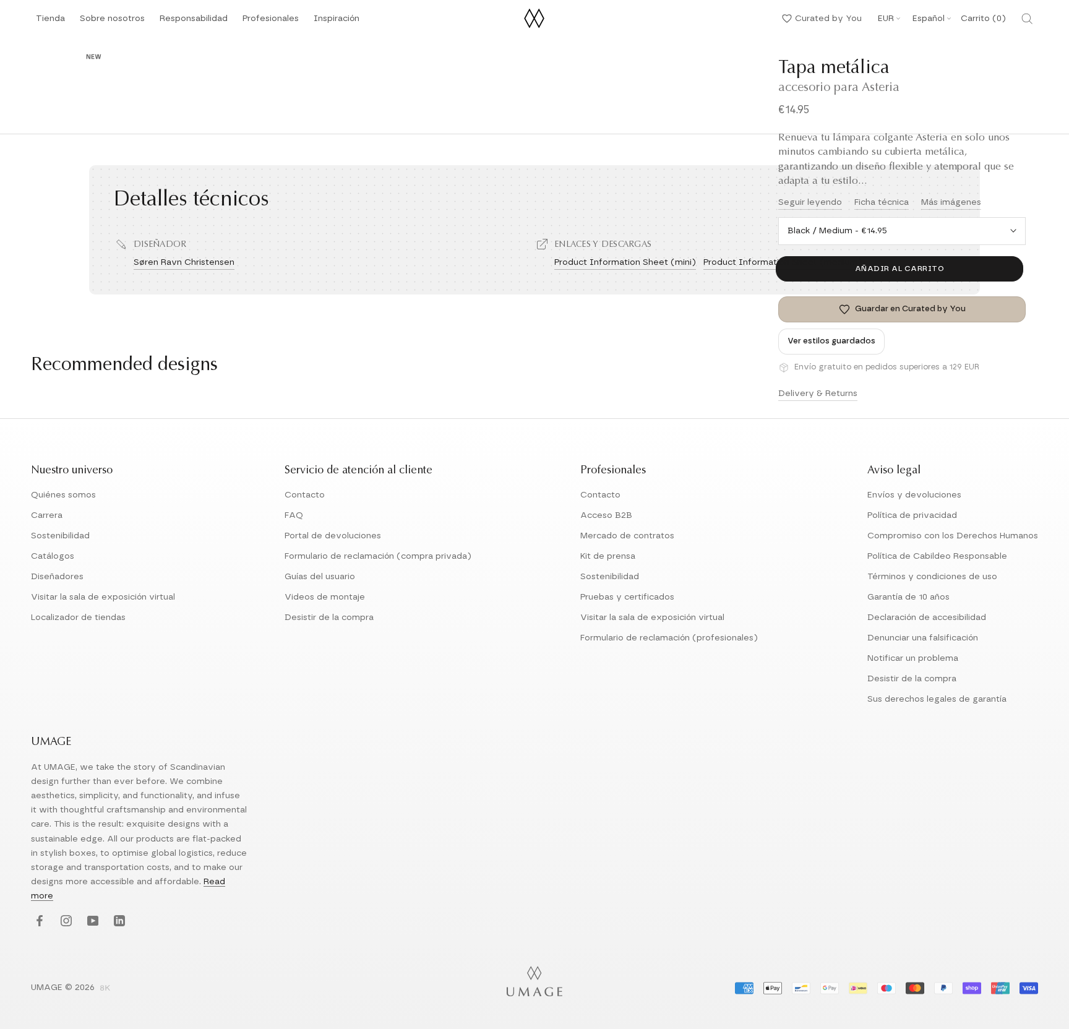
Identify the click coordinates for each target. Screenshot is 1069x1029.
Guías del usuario (320, 576)
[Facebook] (38, 922)
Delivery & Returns (817, 393)
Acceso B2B (606, 515)
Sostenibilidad (60, 536)
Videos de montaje (325, 597)
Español (928, 18)
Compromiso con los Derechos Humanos (952, 536)
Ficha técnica (881, 202)
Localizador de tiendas (78, 617)
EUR (886, 18)
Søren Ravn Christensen (184, 262)
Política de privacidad (912, 515)
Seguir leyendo (810, 202)
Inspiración (336, 22)
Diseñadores (57, 576)
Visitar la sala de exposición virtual (103, 597)
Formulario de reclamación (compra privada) (378, 556)
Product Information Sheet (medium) (782, 262)
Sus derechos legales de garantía (937, 699)
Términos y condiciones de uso (932, 576)
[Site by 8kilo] (105, 989)
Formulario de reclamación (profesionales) (669, 638)
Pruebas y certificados (627, 597)
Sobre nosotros (112, 22)
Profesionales (271, 18)
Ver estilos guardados (831, 341)
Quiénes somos (63, 495)
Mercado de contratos (627, 536)
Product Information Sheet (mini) (625, 262)
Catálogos (52, 556)
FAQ (294, 515)
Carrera (46, 515)
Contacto (305, 495)
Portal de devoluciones (333, 536)
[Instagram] (65, 922)
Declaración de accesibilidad (926, 617)
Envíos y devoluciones (914, 495)
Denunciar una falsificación (922, 638)
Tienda (50, 22)
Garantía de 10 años (908, 597)
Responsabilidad (194, 22)
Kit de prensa (607, 556)
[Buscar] (1027, 18)
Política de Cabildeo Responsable (937, 556)
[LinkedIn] (118, 922)
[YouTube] (91, 922)
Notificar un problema (912, 658)
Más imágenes (951, 202)
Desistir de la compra (329, 617)
